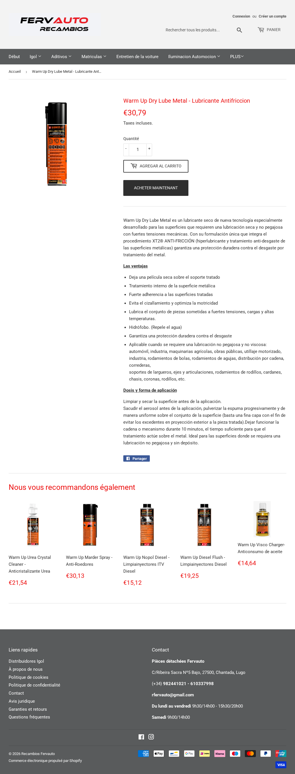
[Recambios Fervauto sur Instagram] (151, 737)
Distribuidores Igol (26, 661)
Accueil (15, 71)
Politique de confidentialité (34, 685)
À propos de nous (26, 669)
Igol (34, 56)
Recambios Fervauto (38, 754)
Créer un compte (272, 16)
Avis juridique (22, 701)
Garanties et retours (28, 709)
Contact (16, 693)
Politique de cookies (28, 677)
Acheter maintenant (156, 188)
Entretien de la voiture (137, 56)
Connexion (241, 16)
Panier (273, 29)
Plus (235, 56)
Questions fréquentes (29, 717)
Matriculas (92, 56)
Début (14, 56)
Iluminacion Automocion (192, 56)
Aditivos (59, 56)
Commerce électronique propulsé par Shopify (45, 760)
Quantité (131, 138)
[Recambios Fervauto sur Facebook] (141, 737)
